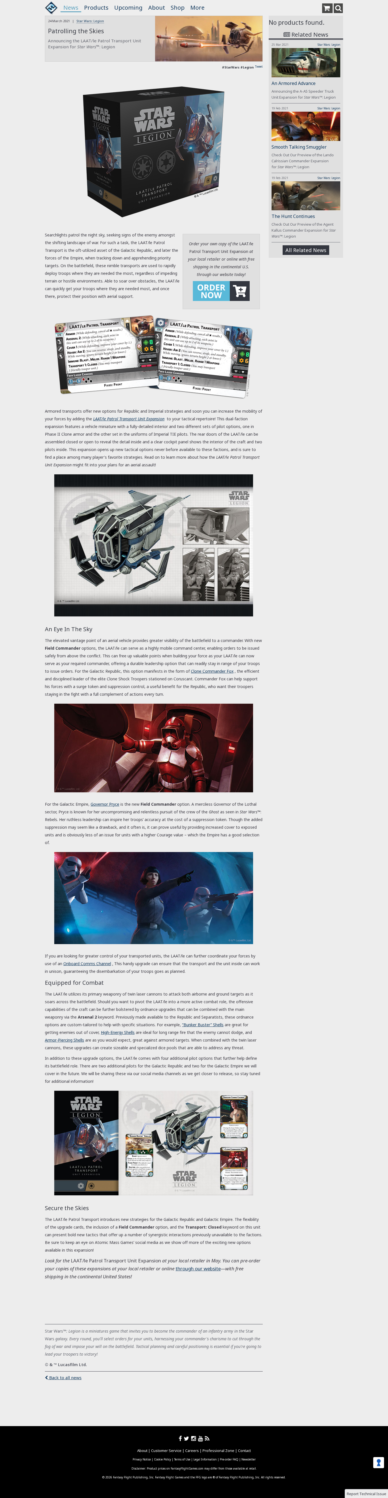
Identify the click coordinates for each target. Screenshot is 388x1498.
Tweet (259, 66)
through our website (198, 1268)
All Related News (305, 250)
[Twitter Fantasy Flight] (187, 1438)
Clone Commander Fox (212, 671)
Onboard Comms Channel (87, 963)
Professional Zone (218, 1450)
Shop (178, 7)
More (197, 7)
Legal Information (205, 1459)
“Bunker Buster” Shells (203, 1024)
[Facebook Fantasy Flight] (181, 1438)
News (70, 7)
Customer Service (166, 1450)
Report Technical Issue (366, 1493)
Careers (192, 1450)
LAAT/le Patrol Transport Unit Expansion (128, 418)
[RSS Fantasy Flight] (207, 1438)
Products (96, 7)
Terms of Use (182, 1459)
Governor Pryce (105, 804)
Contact (244, 1450)
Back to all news (65, 1377)
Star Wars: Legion (90, 21)
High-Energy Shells (118, 1032)
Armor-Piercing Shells (64, 1040)
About (156, 7)
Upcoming (128, 7)
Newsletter (248, 1459)
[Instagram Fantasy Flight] (194, 1438)
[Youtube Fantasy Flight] (201, 1438)
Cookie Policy (162, 1459)
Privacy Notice (142, 1459)
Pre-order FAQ (229, 1459)
